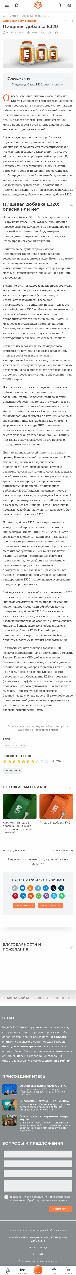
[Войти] (69, 5)
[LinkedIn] (23, 896)
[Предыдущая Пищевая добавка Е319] (66, 21)
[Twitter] (53, 888)
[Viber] (46, 896)
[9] (42, 761)
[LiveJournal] (61, 888)
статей (28, 1237)
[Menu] (7, 5)
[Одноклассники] (30, 888)
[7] (32, 761)
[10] (46, 761)
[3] (14, 761)
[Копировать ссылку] (71, 947)
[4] (19, 761)
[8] (37, 761)
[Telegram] (38, 888)
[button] (63, 789)
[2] (9, 761)
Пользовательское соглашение (38, 1261)
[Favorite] (42, 32)
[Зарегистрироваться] (41, 1254)
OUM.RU (31, 1230)
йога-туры (9, 1046)
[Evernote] (62, 896)
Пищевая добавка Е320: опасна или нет (38, 84)
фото (58, 1237)
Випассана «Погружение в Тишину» (45, 1101)
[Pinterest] (15, 896)
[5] (23, 761)
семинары (27, 1046)
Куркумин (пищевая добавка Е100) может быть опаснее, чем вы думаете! (17, 827)
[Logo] (38, 5)
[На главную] (4, 16)
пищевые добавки (14, 745)
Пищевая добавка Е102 (54, 822)
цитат (42, 1237)
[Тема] (16, 5)
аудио (38, 1240)
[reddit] (31, 896)
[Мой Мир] (46, 888)
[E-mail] (49, 32)
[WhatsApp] (39, 896)
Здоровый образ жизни (19, 21)
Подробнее (62, 1060)
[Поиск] (59, 5)
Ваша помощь (38, 1247)
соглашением (41, 1196)
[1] (5, 761)
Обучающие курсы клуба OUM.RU (43, 1085)
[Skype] (54, 896)
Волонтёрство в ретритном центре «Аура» (44, 1118)
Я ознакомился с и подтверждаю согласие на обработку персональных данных (40, 1198)
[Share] (56, 32)
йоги (20, 1056)
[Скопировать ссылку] (15, 888)
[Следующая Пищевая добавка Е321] (72, 21)
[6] (28, 761)
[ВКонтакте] (22, 888)
